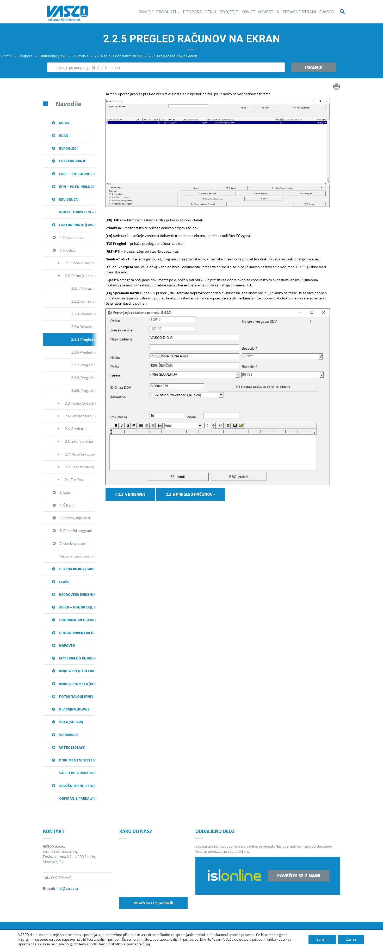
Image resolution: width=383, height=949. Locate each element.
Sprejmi (322, 939)
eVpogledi (68, 148)
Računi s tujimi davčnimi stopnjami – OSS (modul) (79, 556)
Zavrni (351, 939)
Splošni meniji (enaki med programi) (78, 785)
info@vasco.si (67, 888)
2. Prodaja (80, 56)
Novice (248, 12)
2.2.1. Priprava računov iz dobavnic (84, 288)
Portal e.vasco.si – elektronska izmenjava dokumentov (78, 212)
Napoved (67, 645)
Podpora (192, 12)
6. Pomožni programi (76, 530)
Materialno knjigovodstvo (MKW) (78, 658)
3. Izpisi (65, 492)
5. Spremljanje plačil (75, 518)
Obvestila (268, 12)
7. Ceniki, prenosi (73, 543)
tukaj (146, 944)
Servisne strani (299, 12)
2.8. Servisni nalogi (79, 467)
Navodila (68, 104)
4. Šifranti (67, 505)
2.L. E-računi (74, 479)
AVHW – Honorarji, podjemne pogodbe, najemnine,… (78, 607)
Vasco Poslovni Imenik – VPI (78, 772)
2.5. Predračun (76, 428)
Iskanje (313, 67)
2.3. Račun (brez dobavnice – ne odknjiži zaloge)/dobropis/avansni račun (81, 403)
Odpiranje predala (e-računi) (78, 798)
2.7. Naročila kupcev (80, 454)
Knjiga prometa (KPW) (78, 683)
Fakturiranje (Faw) (52, 56)
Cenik (210, 12)
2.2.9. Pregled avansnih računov (84, 390)
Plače (64, 581)
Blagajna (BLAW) (74, 709)
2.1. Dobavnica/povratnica (81, 263)
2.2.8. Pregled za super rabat (84, 377)
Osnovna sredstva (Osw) (78, 620)
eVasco (326, 12)
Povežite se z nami (298, 876)
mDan (64, 122)
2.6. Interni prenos (79, 441)
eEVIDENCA (68, 199)
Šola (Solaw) (71, 721)
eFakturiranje (72, 161)
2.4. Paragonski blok (80, 416)
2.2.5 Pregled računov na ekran (84, 339)
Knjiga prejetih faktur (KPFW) (78, 671)
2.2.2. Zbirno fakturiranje (84, 301)
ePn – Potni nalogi (76, 186)
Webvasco (68, 734)
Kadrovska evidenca (77, 594)
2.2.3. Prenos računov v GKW (84, 314)
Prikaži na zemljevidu (152, 903)
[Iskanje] (342, 11)
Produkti (166, 12)
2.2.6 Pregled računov (84, 352)
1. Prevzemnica (72, 237)
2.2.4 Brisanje (82, 326)
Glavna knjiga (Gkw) (77, 569)
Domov (145, 12)
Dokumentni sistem (77, 760)
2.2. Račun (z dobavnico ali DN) (118, 56)
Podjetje (229, 12)
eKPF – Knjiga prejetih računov (78, 173)
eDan (63, 135)
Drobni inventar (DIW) (78, 632)
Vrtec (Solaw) (72, 747)
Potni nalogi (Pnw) (76, 696)
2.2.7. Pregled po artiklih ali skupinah (84, 365)
